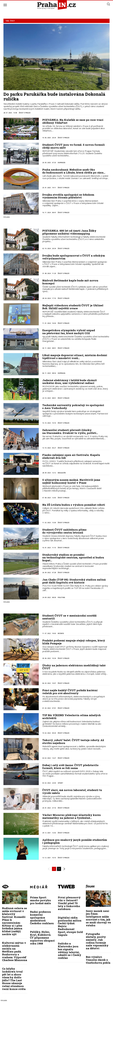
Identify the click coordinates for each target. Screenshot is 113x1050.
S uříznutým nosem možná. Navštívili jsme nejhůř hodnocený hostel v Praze (71, 481)
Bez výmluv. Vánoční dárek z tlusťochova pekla (98, 959)
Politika (61, 597)
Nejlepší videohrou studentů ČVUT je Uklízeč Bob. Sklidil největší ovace (72, 307)
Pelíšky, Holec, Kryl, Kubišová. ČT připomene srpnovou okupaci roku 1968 (42, 937)
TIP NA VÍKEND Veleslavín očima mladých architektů (71, 716)
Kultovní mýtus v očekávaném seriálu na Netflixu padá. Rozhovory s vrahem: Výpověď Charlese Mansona (14, 951)
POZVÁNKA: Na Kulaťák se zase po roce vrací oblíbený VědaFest (72, 121)
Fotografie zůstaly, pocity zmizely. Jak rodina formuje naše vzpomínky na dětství (97, 941)
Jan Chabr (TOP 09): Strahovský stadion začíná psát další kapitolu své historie (74, 581)
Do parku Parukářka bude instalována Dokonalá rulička (54, 96)
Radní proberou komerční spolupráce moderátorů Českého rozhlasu (42, 917)
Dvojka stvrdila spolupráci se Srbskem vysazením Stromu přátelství (68, 196)
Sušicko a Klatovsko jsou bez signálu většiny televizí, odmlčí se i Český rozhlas (69, 951)
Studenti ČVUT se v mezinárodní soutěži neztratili (69, 617)
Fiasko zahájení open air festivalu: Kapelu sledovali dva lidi (71, 456)
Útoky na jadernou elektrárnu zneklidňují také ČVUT (74, 667)
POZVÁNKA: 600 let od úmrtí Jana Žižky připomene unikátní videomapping (69, 232)
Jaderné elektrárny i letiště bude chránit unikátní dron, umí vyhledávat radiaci (69, 381)
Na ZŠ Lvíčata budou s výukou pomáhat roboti (73, 504)
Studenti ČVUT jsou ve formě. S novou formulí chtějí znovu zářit (73, 146)
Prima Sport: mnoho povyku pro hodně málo (40, 900)
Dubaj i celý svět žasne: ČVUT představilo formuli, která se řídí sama (70, 766)
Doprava (61, 162)
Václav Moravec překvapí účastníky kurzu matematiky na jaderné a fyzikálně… (71, 816)
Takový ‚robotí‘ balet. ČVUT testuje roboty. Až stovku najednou (73, 741)
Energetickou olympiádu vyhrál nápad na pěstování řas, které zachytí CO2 (68, 331)
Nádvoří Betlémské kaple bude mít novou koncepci (70, 282)
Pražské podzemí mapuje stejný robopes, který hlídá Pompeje (73, 642)
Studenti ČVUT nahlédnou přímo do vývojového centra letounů (64, 531)
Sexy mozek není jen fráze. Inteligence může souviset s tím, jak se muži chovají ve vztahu (98, 918)
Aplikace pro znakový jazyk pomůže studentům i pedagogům (74, 841)
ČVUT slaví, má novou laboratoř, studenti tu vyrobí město (72, 791)
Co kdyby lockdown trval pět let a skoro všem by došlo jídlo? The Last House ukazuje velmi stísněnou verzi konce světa (14, 979)
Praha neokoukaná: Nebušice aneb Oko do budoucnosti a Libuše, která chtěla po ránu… (73, 171)
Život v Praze (24, 113)
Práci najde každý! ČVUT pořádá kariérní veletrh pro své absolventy (70, 691)
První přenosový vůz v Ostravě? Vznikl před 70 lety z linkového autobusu (69, 903)
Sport (60, 783)
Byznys (61, 633)
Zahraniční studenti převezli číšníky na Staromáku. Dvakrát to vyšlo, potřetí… (70, 431)
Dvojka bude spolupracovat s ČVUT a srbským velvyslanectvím (73, 257)
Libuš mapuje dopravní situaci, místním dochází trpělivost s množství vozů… (74, 356)
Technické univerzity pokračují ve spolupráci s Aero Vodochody (73, 406)
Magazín (62, 473)
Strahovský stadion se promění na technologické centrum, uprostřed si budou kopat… (73, 557)
